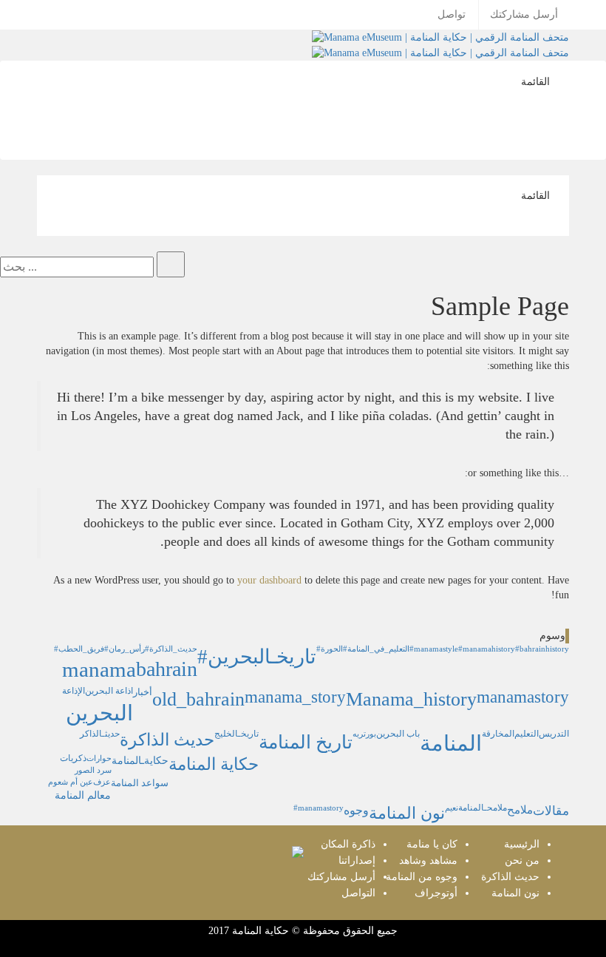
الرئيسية (521, 844)
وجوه (356, 810)
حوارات (99, 758)
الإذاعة (73, 691)
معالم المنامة (83, 795)
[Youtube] (370, 7)
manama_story (295, 697)
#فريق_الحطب (79, 649)
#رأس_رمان (124, 649)
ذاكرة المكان (348, 844)
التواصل (358, 893)
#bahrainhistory (542, 649)
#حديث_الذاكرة (171, 649)
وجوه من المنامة (421, 876)
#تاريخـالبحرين (256, 657)
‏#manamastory (318, 808)
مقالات (551, 811)
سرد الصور (93, 770)
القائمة (539, 86)
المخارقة (498, 734)
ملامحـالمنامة (482, 808)
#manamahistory (486, 649)
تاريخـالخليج (236, 734)
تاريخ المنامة (306, 741)
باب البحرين (398, 734)
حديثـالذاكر (100, 734)
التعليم (526, 734)
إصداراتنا (356, 860)
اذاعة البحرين (109, 691)
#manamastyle (433, 649)
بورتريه (364, 734)
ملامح (520, 810)
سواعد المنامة (139, 783)
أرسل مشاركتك (524, 14)
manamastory (523, 697)
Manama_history (411, 699)
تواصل (452, 14)
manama (99, 669)
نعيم (451, 808)
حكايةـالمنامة (140, 760)
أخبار (142, 692)
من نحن (522, 860)
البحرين (99, 713)
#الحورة (329, 649)
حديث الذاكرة (167, 740)
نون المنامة (407, 813)
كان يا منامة (431, 844)
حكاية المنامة (213, 764)
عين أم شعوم (70, 782)
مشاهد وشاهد (428, 860)
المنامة (451, 743)
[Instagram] (378, 7)
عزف (102, 782)
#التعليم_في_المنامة (376, 649)
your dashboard (269, 580)
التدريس (554, 734)
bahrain (166, 668)
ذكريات (73, 758)
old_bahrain (198, 699)
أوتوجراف (436, 893)
